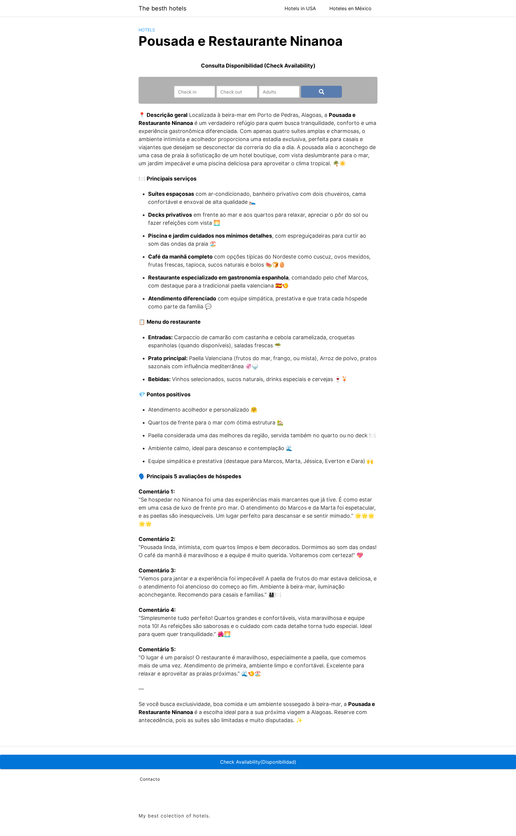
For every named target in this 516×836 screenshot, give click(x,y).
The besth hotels (162, 8)
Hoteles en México (350, 8)
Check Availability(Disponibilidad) (258, 762)
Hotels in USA (300, 8)
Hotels (147, 29)
